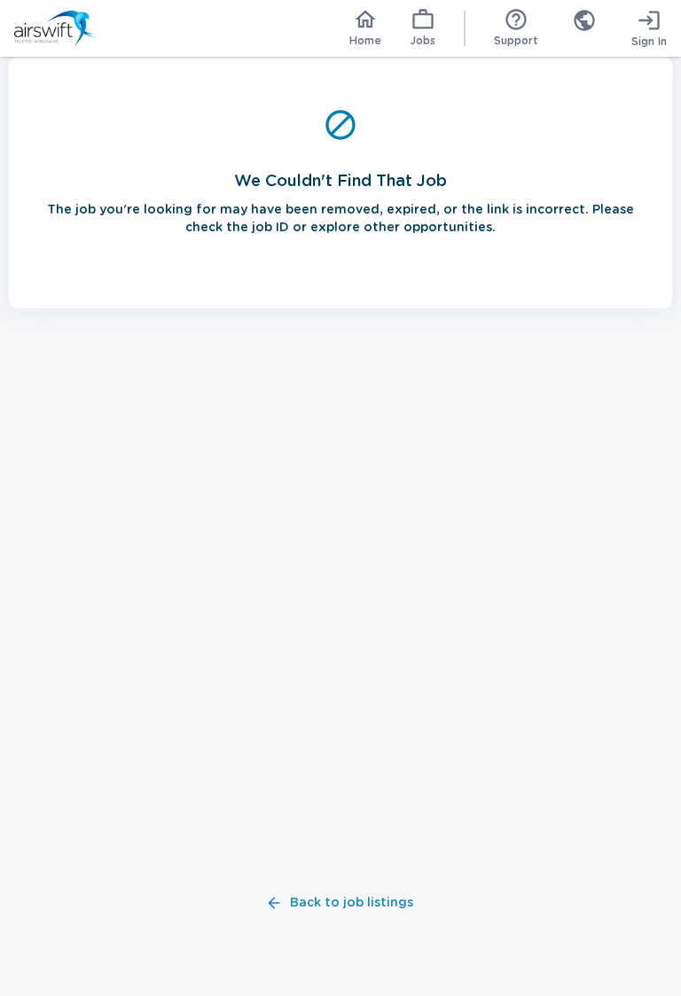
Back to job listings (351, 903)
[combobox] (584, 28)
